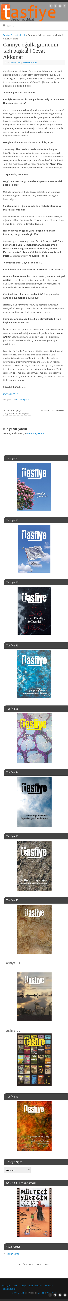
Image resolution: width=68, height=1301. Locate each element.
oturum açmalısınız (35, 433)
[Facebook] (50, 6)
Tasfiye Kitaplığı (8, 1288)
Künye (23, 1285)
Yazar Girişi (13, 1253)
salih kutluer (15, 62)
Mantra (41, 1292)
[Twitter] (55, 6)
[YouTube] (64, 6)
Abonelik (49, 1285)
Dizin (15, 1285)
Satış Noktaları (35, 1285)
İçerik (22, 35)
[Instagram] (59, 6)
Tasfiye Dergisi (10, 35)
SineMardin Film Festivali (52, 410)
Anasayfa (6, 1285)
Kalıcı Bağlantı (22, 399)
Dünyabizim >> (10, 393)
